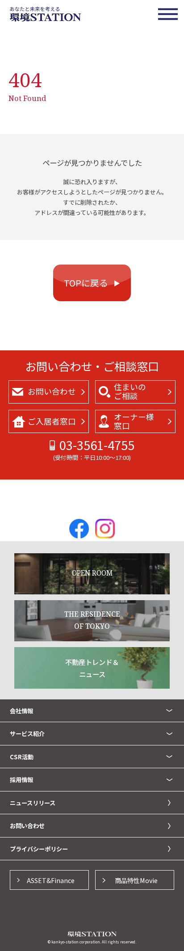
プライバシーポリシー (39, 849)
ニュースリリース (32, 803)
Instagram (105, 529)
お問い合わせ (52, 391)
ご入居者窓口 (52, 421)
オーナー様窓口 (134, 421)
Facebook (79, 529)
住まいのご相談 (130, 391)
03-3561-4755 (96, 445)
